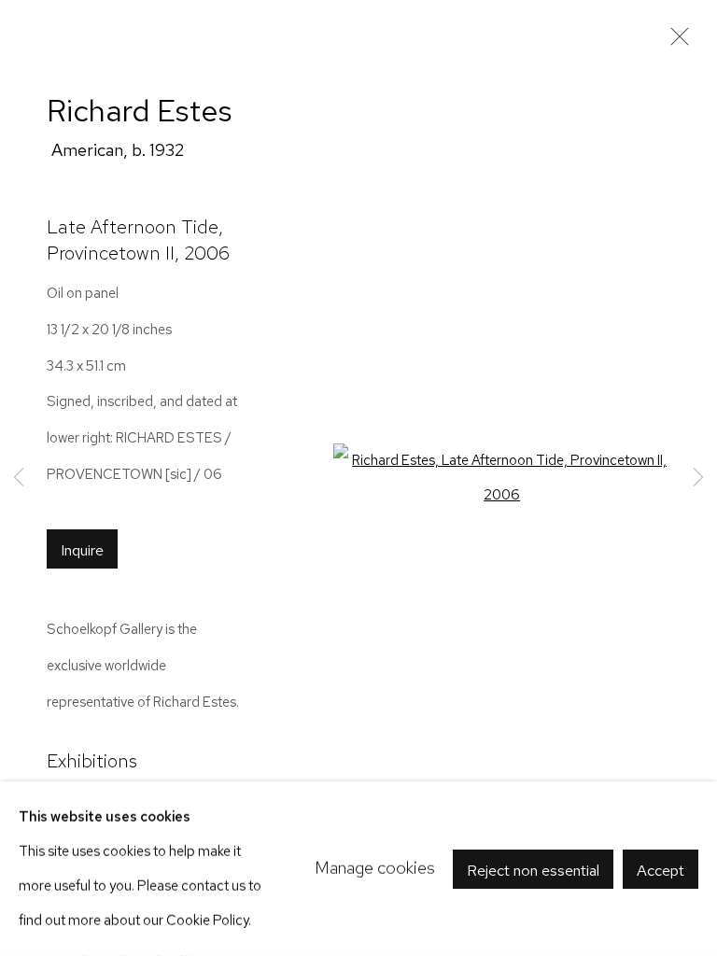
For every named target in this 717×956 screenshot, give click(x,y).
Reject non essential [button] (533, 869)
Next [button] (698, 478)
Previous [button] (18, 478)
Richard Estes (139, 111)
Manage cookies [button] (375, 867)
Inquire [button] (82, 550)
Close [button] (675, 42)
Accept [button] (660, 869)
